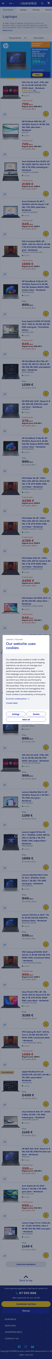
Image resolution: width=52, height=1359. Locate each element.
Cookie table (12, 703)
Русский (19, 639)
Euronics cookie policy (16, 698)
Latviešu (10, 639)
